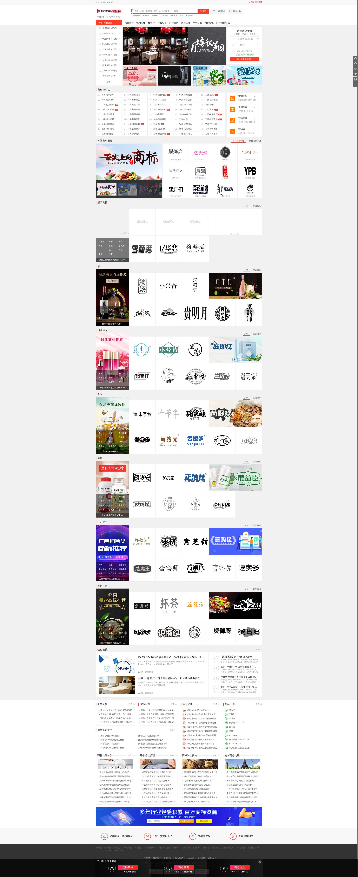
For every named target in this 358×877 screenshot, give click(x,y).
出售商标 (221, 11)
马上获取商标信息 (245, 59)
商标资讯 (209, 23)
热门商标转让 (238, 141)
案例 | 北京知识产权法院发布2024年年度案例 (158, 710)
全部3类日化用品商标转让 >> (112, 388)
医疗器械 (173, 15)
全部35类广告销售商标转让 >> (112, 579)
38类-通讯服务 (175, 160)
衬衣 (121, 242)
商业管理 (123, 565)
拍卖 (111, 565)
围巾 (101, 254)
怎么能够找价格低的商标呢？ (197, 789)
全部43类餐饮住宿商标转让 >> (112, 643)
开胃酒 (101, 314)
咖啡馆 (112, 625)
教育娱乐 (189, 15)
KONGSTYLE (235, 735)
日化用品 (155, 15)
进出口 (101, 573)
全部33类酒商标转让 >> (112, 324)
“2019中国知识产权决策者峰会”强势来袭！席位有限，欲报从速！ (116, 722)
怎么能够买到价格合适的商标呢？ (199, 781)
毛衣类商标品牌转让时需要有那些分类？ (116, 776)
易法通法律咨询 (150, 848)
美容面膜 (102, 378)
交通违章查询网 (228, 848)
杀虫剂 (112, 510)
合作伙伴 (190, 858)
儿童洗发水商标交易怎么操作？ (155, 781)
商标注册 (185, 23)
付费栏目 (162, 23)
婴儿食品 (123, 505)
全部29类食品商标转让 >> (112, 451)
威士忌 (112, 310)
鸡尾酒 (112, 314)
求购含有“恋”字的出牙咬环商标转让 (202, 748)
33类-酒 (225, 178)
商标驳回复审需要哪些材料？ (113, 748)
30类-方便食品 (175, 196)
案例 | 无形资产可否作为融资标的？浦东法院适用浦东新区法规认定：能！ (158, 718)
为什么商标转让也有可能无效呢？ (153, 748)
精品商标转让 (255, 141)
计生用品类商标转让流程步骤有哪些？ (158, 802)
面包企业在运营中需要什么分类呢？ (115, 772)
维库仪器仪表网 (254, 848)
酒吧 (111, 633)
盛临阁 (232, 710)
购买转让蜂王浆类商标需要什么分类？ (116, 781)
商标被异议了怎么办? (109, 744)
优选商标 (257, 206)
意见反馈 (201, 858)
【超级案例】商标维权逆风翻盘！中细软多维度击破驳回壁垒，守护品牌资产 (239, 656)
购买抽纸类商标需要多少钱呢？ (198, 785)
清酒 (121, 310)
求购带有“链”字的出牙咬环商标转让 (202, 731)
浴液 (121, 378)
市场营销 (112, 569)
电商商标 (140, 23)
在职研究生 (240, 848)
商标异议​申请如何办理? (148, 736)
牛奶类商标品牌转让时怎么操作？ (156, 785)
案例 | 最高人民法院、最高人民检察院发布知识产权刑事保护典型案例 (158, 714)
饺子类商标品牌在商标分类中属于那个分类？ (116, 793)
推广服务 (157, 858)
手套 (121, 250)
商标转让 (117, 848)
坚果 (121, 446)
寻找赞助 (123, 573)
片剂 (111, 497)
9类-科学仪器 (250, 178)
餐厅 (101, 629)
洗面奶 (112, 373)
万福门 (232, 714)
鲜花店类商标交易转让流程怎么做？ (157, 772)
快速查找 (204, 821)
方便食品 (164, 15)
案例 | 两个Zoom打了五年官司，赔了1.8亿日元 (239, 687)
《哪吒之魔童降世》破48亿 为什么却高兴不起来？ (116, 718)
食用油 (101, 446)
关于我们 (146, 858)
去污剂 (122, 373)
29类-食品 (200, 160)
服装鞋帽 (136, 15)
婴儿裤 (122, 246)
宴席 (101, 625)
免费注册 (110, 2)
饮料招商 (196, 848)
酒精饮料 (112, 318)
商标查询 (173, 23)
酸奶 (111, 442)
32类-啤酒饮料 (250, 160)
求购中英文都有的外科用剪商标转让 (202, 744)
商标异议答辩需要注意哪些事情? (152, 744)
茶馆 (121, 633)
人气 (246, 206)
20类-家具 (175, 178)
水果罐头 (112, 446)
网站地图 (212, 858)
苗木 (168, 848)
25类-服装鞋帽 (200, 196)
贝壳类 (122, 437)
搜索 (203, 11)
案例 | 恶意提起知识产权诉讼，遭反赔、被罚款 (158, 722)
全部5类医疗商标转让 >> (112, 515)
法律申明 (168, 858)
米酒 (101, 318)
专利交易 (197, 23)
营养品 (112, 505)
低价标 (151, 23)
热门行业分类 (105, 23)
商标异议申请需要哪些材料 (112, 740)
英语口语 (138, 848)
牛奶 (101, 442)
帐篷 (101, 637)
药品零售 (123, 569)
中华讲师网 (127, 848)
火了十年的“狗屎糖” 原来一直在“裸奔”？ (116, 714)
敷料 (121, 510)
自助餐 (122, 625)
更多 (109, 82)
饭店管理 (112, 573)
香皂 (101, 373)
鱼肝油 (112, 501)
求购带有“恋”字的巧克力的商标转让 (202, 727)
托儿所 (122, 637)
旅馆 (121, 629)
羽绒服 (101, 242)
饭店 (111, 629)
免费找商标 (186, 821)
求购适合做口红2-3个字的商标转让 (202, 719)
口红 (101, 382)
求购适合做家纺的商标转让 (198, 710)
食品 (181, 15)
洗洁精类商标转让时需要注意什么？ (157, 776)
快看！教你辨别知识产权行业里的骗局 (115, 710)
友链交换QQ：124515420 (113, 851)
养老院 (112, 637)
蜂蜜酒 (122, 314)
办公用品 (145, 15)
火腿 (111, 433)
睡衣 (111, 246)
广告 (101, 565)
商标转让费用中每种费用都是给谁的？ (200, 772)
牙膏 (111, 378)
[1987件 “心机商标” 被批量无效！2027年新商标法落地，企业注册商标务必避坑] (117, 664)
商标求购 (237, 11)
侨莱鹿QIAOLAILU (237, 723)
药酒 (121, 501)
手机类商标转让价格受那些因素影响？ (200, 797)
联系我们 (179, 858)
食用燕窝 (123, 433)
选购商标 (128, 867)
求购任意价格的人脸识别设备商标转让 (202, 739)
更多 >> (258, 649)
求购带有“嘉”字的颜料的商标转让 (201, 723)
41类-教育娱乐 (200, 178)
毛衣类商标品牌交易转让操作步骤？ (157, 789)
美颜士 (232, 731)
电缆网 (161, 848)
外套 (101, 246)
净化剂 (101, 510)
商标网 (175, 848)
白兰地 (101, 310)
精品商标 (129, 23)
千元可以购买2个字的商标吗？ (197, 802)
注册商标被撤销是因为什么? (150, 740)
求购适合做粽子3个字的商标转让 (201, 714)
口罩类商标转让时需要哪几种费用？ (199, 793)
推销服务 (102, 569)
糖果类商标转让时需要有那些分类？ (115, 789)
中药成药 (123, 497)
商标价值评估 (223, 23)
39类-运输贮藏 (250, 196)
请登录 (103, 2)
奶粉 (121, 442)
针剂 (101, 497)
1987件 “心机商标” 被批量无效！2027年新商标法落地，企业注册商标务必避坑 (171, 657)
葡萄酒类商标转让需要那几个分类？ (115, 802)
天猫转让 (205, 848)
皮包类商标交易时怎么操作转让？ (156, 793)
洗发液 (112, 382)
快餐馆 (101, 633)
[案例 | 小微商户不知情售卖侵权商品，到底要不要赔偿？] (117, 685)
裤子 (111, 242)
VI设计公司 (185, 848)
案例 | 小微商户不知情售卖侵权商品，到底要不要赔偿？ (239, 667)
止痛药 (101, 501)
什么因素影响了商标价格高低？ (198, 776)
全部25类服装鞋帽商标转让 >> (112, 260)
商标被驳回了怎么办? (109, 736)
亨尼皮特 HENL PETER (239, 739)
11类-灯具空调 (225, 196)
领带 (111, 254)
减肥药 (101, 505)
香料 (121, 382)
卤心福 (232, 727)
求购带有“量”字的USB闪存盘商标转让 (202, 735)
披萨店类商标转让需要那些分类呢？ (115, 785)
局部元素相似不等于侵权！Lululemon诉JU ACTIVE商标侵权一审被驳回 (239, 677)
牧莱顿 (232, 719)
